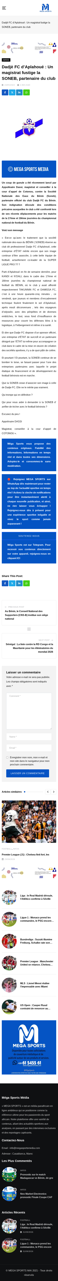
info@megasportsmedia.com (25, 1148)
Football (7, 849)
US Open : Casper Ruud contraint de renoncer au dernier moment (34, 1008)
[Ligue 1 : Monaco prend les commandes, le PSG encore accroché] (9, 919)
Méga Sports (14, 545)
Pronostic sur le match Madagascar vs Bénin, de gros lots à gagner (37, 1177)
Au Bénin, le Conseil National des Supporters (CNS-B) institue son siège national (26, 615)
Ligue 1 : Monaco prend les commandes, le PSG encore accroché (35, 920)
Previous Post (16, 607)
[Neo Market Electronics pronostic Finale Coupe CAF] (9, 1193)
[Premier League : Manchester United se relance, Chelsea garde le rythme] (9, 963)
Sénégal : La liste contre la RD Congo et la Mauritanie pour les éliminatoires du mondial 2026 (29, 648)
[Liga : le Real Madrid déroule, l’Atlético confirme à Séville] (9, 897)
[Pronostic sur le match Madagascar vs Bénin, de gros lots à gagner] (9, 1174)
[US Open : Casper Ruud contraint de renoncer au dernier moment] (9, 1007)
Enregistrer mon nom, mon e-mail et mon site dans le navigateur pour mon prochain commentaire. (30, 761)
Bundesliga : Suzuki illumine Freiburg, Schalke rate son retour (36, 942)
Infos (16, 849)
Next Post (44, 640)
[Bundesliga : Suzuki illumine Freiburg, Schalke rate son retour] (9, 941)
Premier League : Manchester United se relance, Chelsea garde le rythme (36, 964)
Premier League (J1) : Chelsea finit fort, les (25, 854)
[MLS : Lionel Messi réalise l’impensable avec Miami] (9, 985)
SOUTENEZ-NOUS (29, 536)
